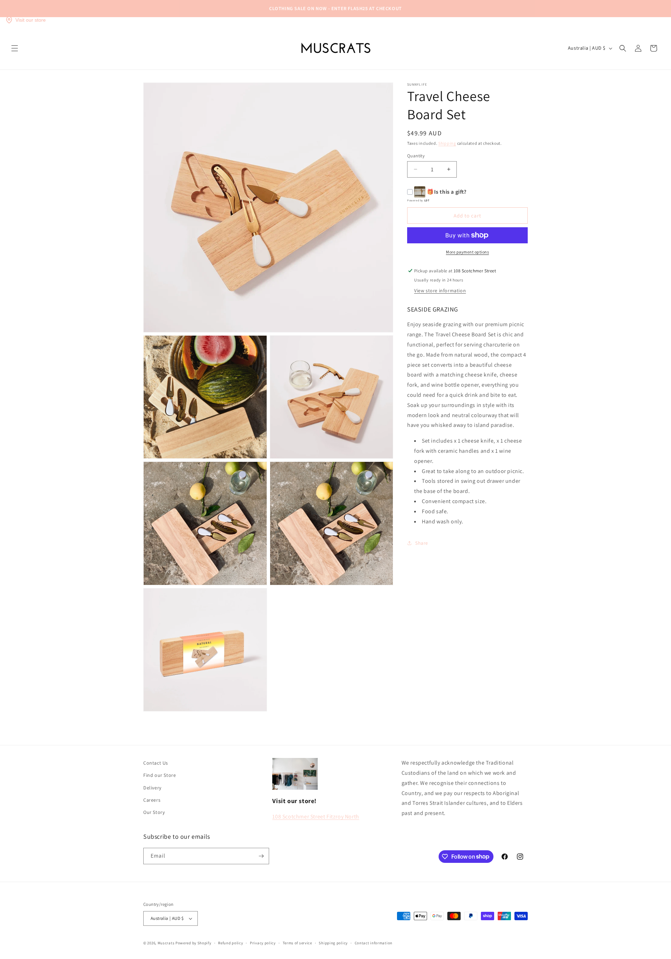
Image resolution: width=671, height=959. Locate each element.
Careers (151, 800)
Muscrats (166, 942)
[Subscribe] (261, 856)
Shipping (447, 143)
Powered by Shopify (193, 942)
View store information (440, 290)
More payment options (467, 252)
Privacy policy (263, 942)
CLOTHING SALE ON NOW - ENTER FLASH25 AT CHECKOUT (335, 8)
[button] (14, 48)
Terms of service (297, 942)
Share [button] (421, 542)
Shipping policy (333, 942)
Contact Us (155, 763)
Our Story (154, 812)
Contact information (373, 942)
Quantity (416, 155)
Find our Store (159, 775)
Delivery (152, 788)
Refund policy (230, 942)
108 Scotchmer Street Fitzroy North (315, 816)
